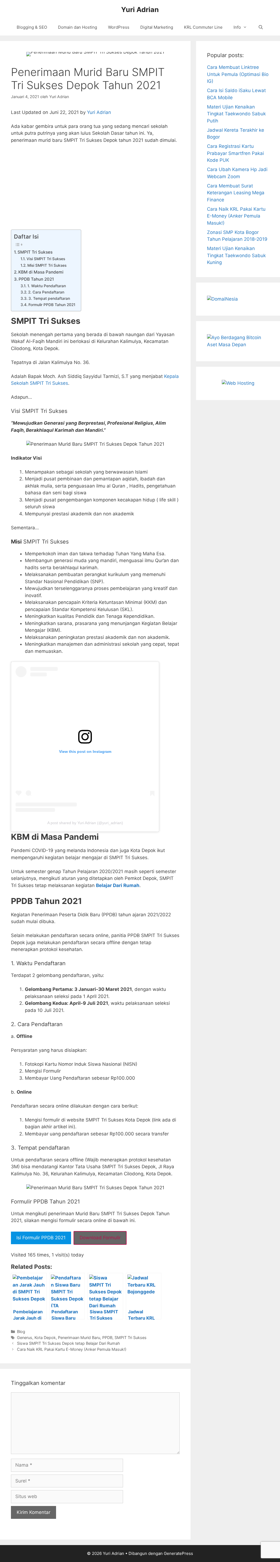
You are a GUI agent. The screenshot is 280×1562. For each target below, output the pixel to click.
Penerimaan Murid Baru (79, 1337)
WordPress (118, 27)
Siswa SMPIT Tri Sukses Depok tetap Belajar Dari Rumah (68, 1343)
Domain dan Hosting (77, 27)
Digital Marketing (156, 27)
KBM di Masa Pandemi (40, 272)
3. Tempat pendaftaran (49, 298)
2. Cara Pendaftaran (46, 292)
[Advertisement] (95, 189)
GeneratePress (178, 1553)
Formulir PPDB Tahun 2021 (51, 305)
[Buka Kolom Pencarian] (260, 27)
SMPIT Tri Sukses (35, 252)
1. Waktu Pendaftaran (46, 286)
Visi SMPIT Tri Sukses (46, 259)
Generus (24, 1337)
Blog (21, 1331)
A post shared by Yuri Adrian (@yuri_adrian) (85, 823)
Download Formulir (100, 1237)
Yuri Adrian (140, 9)
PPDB (107, 1337)
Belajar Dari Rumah (117, 885)
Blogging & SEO (32, 27)
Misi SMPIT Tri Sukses (46, 265)
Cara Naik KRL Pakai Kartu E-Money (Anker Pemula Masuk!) (71, 1349)
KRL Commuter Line (203, 27)
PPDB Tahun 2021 (36, 279)
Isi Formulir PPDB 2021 (41, 1237)
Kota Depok (45, 1337)
